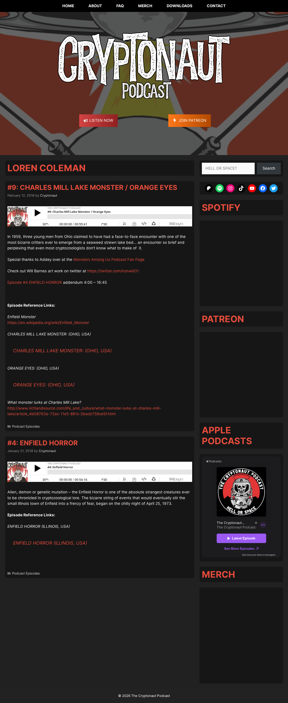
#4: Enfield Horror (42, 443)
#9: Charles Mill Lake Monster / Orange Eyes (92, 187)
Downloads (179, 6)
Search (269, 168)
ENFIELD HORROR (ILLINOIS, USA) (50, 543)
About (95, 6)
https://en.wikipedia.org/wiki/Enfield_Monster (48, 322)
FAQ (120, 6)
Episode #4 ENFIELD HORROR (34, 282)
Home (68, 6)
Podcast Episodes (26, 426)
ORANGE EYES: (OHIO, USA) (43, 385)
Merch (145, 6)
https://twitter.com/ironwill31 (113, 271)
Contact (216, 6)
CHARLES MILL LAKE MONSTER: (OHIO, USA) (62, 350)
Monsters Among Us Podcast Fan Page (108, 259)
